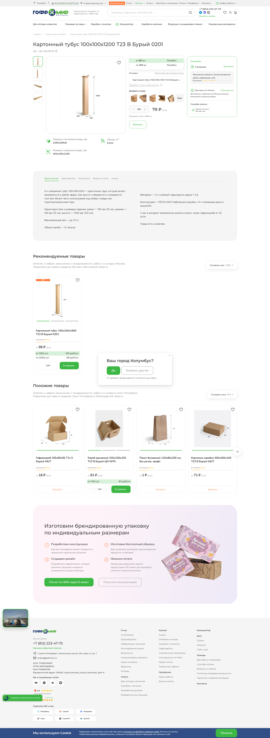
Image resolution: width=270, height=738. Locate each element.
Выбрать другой (137, 370)
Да (113, 370)
